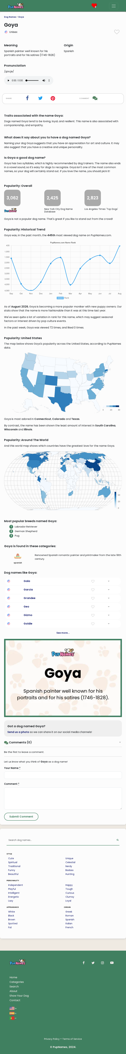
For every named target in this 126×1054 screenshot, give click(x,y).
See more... (63, 632)
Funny (11, 870)
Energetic (13, 896)
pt (15, 1018)
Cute (11, 858)
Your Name (12, 768)
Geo (26, 606)
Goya (21, 17)
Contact (15, 1000)
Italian (68, 923)
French (69, 927)
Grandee (29, 598)
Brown (11, 919)
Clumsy (69, 896)
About (13, 991)
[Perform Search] (117, 840)
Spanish (69, 919)
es (15, 1013)
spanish (18, 562)
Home (13, 977)
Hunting (69, 874)
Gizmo (28, 615)
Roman (69, 915)
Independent (15, 885)
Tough (69, 889)
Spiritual (12, 862)
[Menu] (113, 6)
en (15, 1008)
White (11, 911)
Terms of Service (72, 1039)
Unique (69, 858)
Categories (17, 982)
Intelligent (14, 893)
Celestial (70, 862)
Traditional (14, 866)
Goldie (28, 623)
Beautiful (13, 874)
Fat (10, 927)
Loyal (68, 900)
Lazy (10, 900)
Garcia (28, 589)
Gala (27, 581)
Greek (68, 911)
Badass (69, 870)
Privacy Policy (52, 1039)
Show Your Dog (19, 996)
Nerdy (68, 866)
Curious (69, 893)
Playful (12, 889)
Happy (69, 885)
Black (11, 915)
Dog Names (10, 17)
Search (14, 986)
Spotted (12, 923)
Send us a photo (18, 732)
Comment (11, 784)
